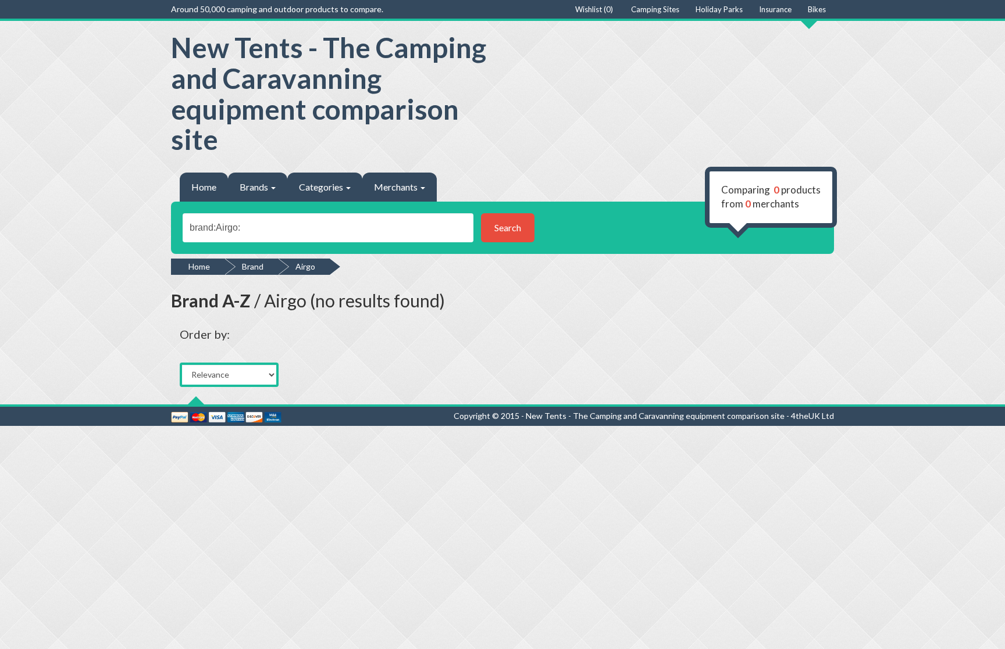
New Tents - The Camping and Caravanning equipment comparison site (328, 93)
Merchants (396, 186)
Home (203, 186)
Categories (322, 186)
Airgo (305, 266)
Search (507, 227)
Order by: (205, 334)
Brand (252, 266)
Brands (255, 186)
